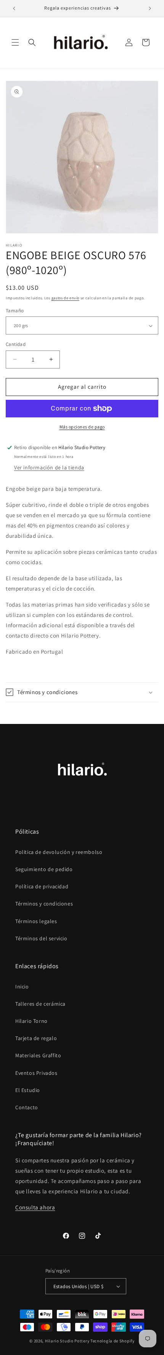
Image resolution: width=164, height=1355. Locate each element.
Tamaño (15, 310)
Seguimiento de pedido (44, 869)
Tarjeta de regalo (36, 1038)
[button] (15, 42)
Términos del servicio (41, 938)
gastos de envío (65, 297)
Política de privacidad (41, 886)
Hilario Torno (31, 1020)
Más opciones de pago (82, 427)
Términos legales (36, 921)
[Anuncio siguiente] (149, 8)
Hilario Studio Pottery (67, 1341)
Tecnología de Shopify (112, 1341)
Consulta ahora (35, 1207)
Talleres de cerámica (40, 1003)
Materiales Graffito (38, 1055)
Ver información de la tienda (49, 467)
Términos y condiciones (44, 903)
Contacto (26, 1107)
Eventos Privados (36, 1072)
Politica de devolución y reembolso (58, 852)
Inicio (22, 986)
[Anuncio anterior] (14, 8)
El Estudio (27, 1090)
